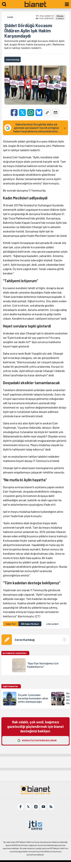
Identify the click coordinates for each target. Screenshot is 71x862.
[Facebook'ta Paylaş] (14, 112)
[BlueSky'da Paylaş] (39, 112)
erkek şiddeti (52, 624)
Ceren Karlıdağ (24, 639)
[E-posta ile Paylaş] (55, 112)
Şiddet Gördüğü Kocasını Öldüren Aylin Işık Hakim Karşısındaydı (28, 30)
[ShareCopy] (47, 112)
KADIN (10, 17)
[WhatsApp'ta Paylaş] (30, 112)
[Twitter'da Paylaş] (22, 112)
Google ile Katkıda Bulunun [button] (39, 740)
